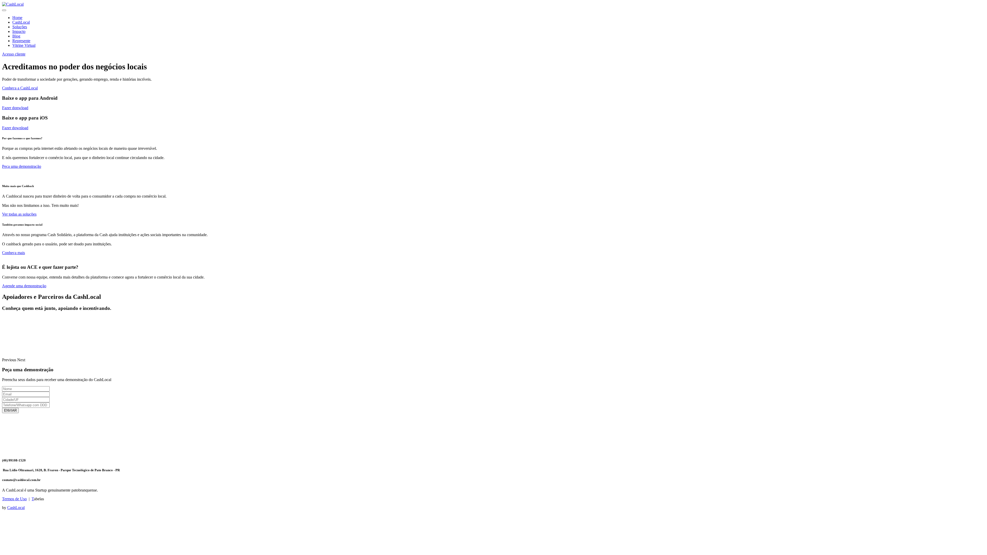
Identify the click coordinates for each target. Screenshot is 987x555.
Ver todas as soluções (19, 214)
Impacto (18, 31)
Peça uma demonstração (21, 166)
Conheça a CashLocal (20, 88)
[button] (9, 360)
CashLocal (21, 22)
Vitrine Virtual (23, 45)
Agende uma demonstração (24, 286)
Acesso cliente (13, 54)
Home (17, 17)
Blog (16, 36)
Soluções (19, 27)
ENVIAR (10, 410)
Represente (21, 41)
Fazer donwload (15, 108)
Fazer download (15, 128)
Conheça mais (13, 253)
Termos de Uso (14, 499)
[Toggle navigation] (4, 10)
